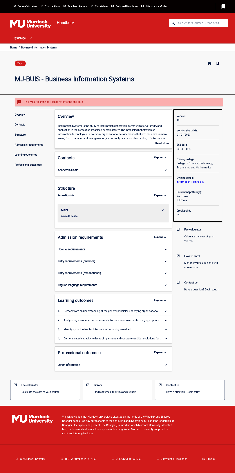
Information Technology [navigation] (190, 181)
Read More (162, 143)
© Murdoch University (32, 458)
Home (13, 47)
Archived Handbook (126, 6)
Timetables (101, 6)
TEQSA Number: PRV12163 (80, 458)
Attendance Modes (156, 6)
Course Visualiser (28, 6)
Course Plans (52, 6)
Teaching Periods (78, 6)
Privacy (211, 458)
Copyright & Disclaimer (174, 458)
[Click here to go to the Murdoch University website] (30, 25)
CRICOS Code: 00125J (128, 458)
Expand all (160, 157)
